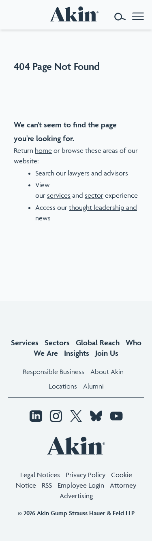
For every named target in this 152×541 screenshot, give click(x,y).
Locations (63, 386)
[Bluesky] (96, 417)
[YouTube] (116, 417)
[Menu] (138, 17)
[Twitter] (76, 417)
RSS (47, 485)
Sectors (57, 342)
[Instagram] (56, 417)
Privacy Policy (85, 475)
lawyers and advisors (98, 173)
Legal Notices (40, 475)
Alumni (93, 386)
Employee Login (81, 485)
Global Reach (98, 342)
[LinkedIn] (36, 417)
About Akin (107, 372)
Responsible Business (53, 372)
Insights (76, 353)
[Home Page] (76, 13)
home (43, 150)
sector (94, 195)
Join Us (106, 353)
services (59, 195)
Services (25, 342)
